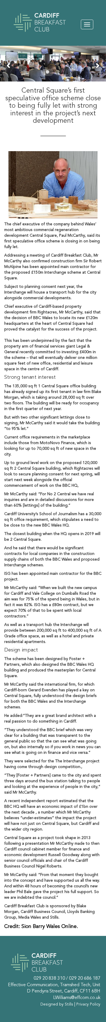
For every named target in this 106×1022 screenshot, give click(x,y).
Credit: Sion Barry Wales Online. (41, 926)
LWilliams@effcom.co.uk (76, 998)
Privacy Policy (88, 1004)
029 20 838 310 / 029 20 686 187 (67, 978)
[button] (8, 65)
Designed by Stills (56, 1004)
